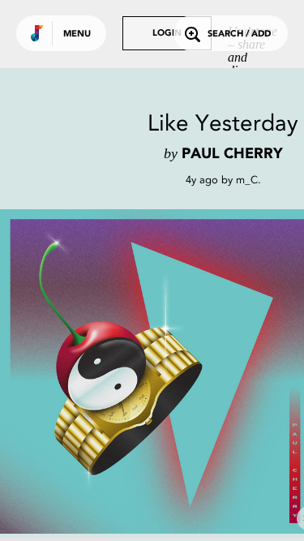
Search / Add (239, 34)
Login (167, 33)
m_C (247, 180)
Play (162, 371)
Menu (77, 34)
